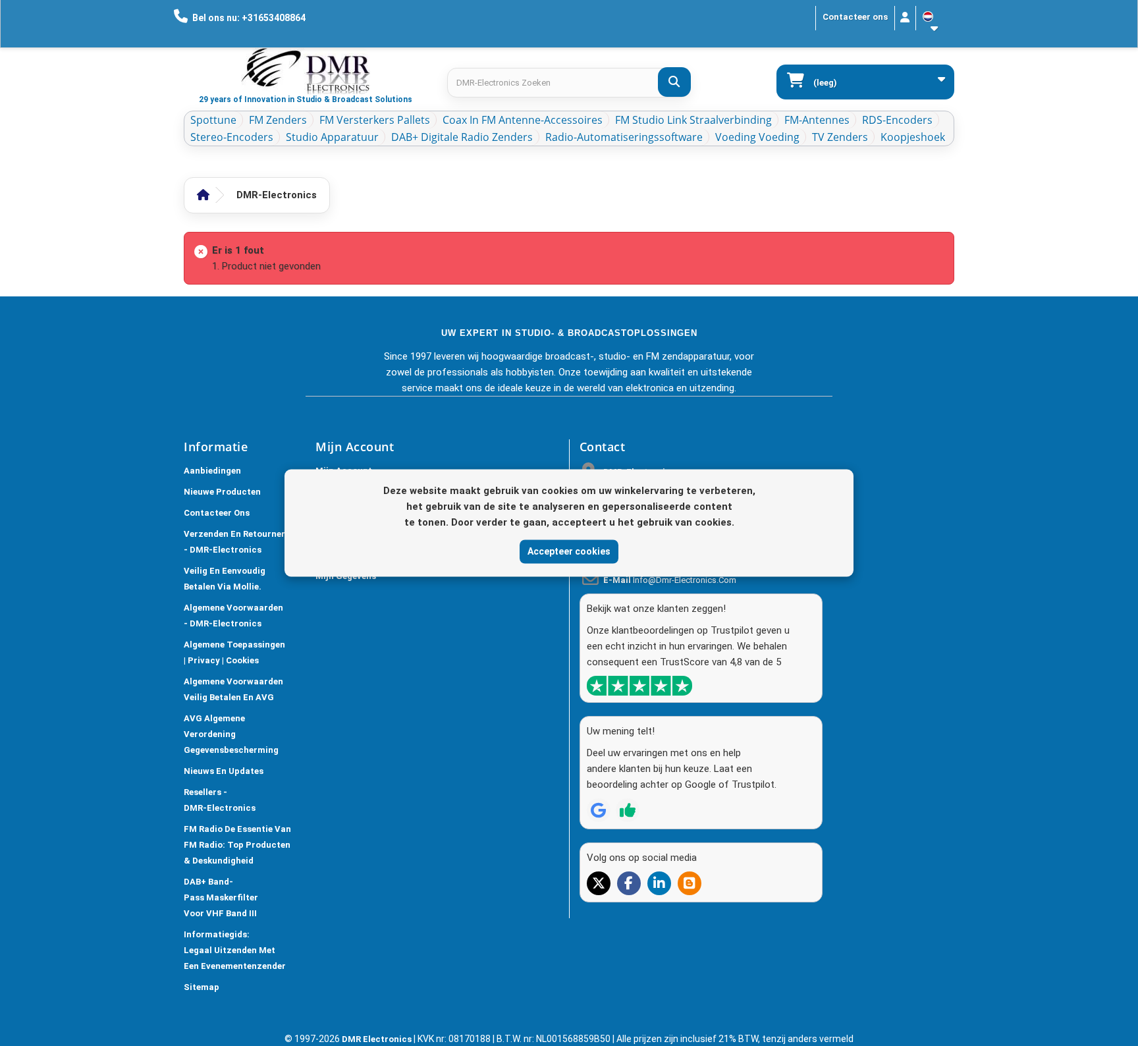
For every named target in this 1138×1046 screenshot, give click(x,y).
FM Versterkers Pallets (374, 120)
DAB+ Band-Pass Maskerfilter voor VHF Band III (221, 897)
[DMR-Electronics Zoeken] (674, 82)
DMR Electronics (378, 1039)
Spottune (213, 120)
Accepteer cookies (569, 551)
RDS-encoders (897, 120)
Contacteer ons (855, 17)
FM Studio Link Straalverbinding (693, 120)
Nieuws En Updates (223, 771)
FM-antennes (817, 120)
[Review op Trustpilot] (627, 810)
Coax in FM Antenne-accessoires (523, 120)
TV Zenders (840, 137)
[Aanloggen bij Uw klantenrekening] (905, 18)
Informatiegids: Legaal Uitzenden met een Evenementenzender (235, 950)
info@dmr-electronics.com (684, 580)
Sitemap (201, 987)
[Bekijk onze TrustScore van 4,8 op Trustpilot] (639, 686)
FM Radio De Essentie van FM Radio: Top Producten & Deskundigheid (237, 845)
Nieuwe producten (222, 492)
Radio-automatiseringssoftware (624, 137)
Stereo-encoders (231, 137)
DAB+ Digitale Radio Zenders (462, 137)
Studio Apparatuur (332, 137)
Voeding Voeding (757, 137)
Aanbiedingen (212, 471)
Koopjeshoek (913, 137)
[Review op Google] (598, 810)
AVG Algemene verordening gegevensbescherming (231, 734)
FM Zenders (278, 120)
